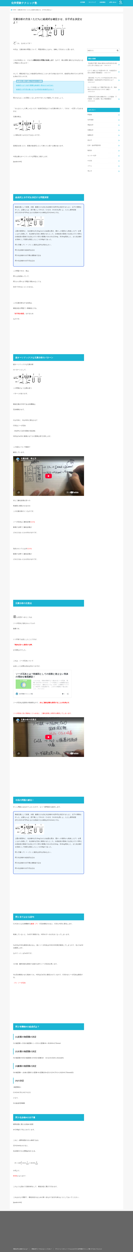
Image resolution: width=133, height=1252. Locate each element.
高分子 (90, 140)
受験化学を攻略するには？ (20, 1249)
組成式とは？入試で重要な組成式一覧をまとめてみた (35, 85)
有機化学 (90, 130)
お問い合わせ (112, 2)
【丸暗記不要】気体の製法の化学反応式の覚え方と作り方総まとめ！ (102, 64)
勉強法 (90, 150)
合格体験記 (102, 2)
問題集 (90, 114)
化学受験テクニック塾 (24, 2)
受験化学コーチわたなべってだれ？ (42, 1249)
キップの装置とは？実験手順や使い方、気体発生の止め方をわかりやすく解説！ (102, 89)
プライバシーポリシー (61, 1249)
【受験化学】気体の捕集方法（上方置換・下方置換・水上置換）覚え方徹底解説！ (102, 99)
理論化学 (90, 125)
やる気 (90, 160)
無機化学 (90, 135)
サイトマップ (92, 2)
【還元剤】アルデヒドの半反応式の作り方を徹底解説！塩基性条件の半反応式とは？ (102, 80)
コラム (90, 166)
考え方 (90, 171)
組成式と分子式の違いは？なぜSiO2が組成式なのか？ (35, 89)
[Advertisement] (48, 176)
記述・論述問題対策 (94, 145)
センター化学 (92, 155)
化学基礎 (82, 2)
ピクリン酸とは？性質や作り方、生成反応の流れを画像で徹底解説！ (102, 71)
